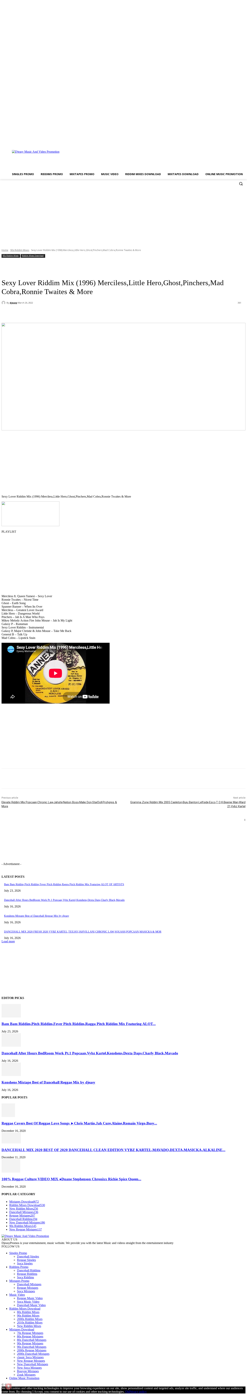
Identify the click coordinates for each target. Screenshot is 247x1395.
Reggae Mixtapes (27, 1287)
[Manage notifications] (8, 1386)
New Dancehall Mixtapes (32, 1364)
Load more (8, 941)
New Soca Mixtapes (29, 1367)
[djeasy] (4, 303)
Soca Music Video (28, 1301)
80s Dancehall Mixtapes (31, 1340)
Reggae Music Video (30, 1298)
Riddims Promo (18, 1267)
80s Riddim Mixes (28, 1312)
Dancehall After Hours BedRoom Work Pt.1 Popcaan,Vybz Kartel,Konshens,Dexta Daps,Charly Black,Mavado (64, 900)
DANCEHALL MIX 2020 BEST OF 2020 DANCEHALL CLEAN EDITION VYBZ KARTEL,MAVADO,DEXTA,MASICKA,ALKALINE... (113, 1150)
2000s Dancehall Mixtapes (33, 1353)
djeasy (13, 302)
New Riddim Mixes (29, 1326)
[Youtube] (243, 141)
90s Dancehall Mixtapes (31, 1346)
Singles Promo (18, 1253)
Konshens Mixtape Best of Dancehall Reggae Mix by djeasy (36, 915)
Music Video (17, 1294)
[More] (90, 313)
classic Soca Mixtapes (30, 1357)
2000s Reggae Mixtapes (31, 1350)
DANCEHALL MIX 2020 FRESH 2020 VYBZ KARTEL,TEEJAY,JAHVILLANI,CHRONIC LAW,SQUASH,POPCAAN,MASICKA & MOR (82, 931)
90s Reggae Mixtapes (30, 1343)
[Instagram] (232, 141)
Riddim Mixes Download (33, 255)
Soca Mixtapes (26, 1291)
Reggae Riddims (27, 1273)
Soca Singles (25, 1263)
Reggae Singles (26, 1260)
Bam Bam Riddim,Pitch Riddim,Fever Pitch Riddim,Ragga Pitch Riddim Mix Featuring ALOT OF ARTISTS (64, 884)
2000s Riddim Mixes (29, 1319)
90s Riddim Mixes (19, 250)
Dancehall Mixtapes (29, 1284)
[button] (240, 183)
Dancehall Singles (28, 1256)
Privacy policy (138, 1391)
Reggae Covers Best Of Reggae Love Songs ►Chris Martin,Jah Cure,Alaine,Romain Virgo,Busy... (79, 1123)
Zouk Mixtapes (26, 1374)
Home (5, 250)
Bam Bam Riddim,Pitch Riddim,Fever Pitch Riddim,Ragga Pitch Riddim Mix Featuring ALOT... (79, 1024)
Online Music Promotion (24, 1378)
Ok (127, 1391)
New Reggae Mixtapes (31, 1360)
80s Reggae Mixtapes (30, 1336)
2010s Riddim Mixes (29, 1322)
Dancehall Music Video (31, 1305)
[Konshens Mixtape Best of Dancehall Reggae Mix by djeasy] (11, 1075)
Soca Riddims (25, 1277)
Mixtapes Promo (19, 1280)
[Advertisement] (145, 158)
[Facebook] (227, 141)
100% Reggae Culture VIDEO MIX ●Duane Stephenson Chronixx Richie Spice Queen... (71, 1179)
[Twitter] (238, 141)
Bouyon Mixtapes (28, 1371)
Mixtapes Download (21, 1329)
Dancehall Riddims (28, 1270)
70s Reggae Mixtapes (30, 1333)
